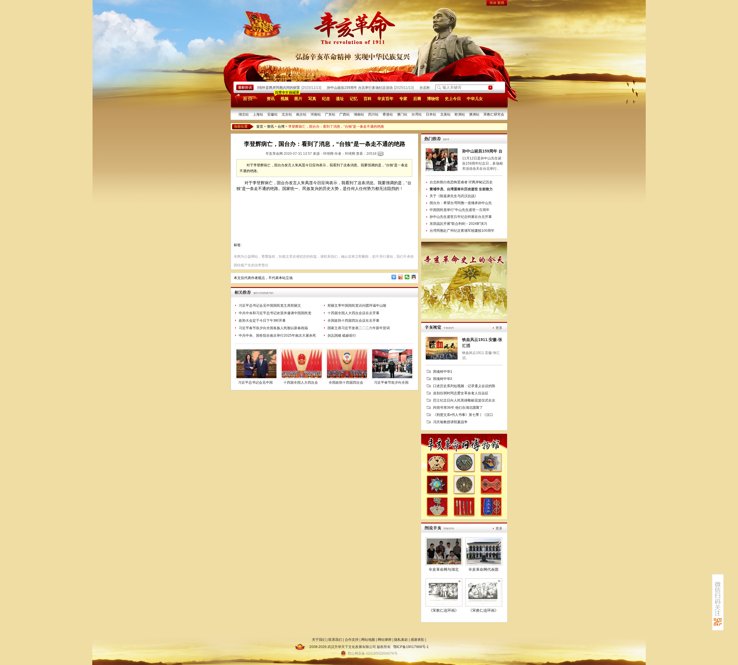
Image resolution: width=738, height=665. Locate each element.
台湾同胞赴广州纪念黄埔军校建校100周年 (462, 231)
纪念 (326, 98)
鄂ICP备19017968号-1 (411, 647)
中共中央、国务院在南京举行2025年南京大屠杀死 (277, 336)
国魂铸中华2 (442, 379)
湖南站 (359, 114)
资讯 (271, 98)
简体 (493, 3)
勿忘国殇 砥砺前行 (341, 336)
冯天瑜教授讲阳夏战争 (450, 422)
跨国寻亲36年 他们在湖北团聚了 (458, 408)
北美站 (445, 114)
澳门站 (402, 114)
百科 (368, 98)
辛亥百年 (385, 98)
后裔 (417, 98)
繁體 (500, 3)
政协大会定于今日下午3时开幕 (262, 321)
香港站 (388, 114)
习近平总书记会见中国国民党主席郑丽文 (270, 306)
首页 (245, 98)
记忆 (354, 98)
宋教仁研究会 (493, 114)
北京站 (287, 114)
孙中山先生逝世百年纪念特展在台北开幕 (461, 217)
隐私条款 (401, 640)
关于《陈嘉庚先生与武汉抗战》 (454, 196)
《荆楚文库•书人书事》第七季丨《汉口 (463, 415)
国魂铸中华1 (442, 372)
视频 (284, 98)
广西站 (344, 114)
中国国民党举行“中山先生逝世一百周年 (460, 210)
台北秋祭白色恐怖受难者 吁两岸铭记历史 (461, 182)
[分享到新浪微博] (400, 277)
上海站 (258, 114)
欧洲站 (460, 114)
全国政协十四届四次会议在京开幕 (353, 321)
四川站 (373, 114)
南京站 (301, 114)
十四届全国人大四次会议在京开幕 (353, 313)
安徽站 (272, 114)
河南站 (315, 114)
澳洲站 (474, 114)
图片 (298, 98)
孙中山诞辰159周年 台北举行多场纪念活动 (350, 88)
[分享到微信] (407, 277)
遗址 (340, 98)
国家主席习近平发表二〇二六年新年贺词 (358, 328)
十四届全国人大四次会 (300, 382)
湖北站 (243, 114)
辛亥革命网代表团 (483, 569)
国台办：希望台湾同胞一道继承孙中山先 (461, 203)
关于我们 (319, 640)
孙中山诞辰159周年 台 (482, 151)
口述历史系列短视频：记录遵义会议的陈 (464, 386)
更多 (499, 328)
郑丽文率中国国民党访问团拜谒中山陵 (356, 306)
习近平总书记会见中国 (255, 382)
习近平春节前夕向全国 (391, 382)
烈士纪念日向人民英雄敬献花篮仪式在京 (464, 400)
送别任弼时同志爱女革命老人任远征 (460, 393)
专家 (403, 98)
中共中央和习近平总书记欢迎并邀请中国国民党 (275, 313)
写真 (312, 98)
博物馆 (433, 98)
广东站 (330, 114)
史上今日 (453, 98)
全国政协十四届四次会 (346, 382)
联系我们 (335, 640)
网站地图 (368, 640)
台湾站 (416, 114)
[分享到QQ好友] (413, 277)
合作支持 (352, 640)
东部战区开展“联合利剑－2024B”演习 (458, 224)
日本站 (431, 114)
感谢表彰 (417, 640)
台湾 (281, 127)
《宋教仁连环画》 (444, 610)
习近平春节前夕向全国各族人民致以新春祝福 (273, 328)
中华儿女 (475, 98)
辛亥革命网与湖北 (444, 569)
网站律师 (384, 640)
